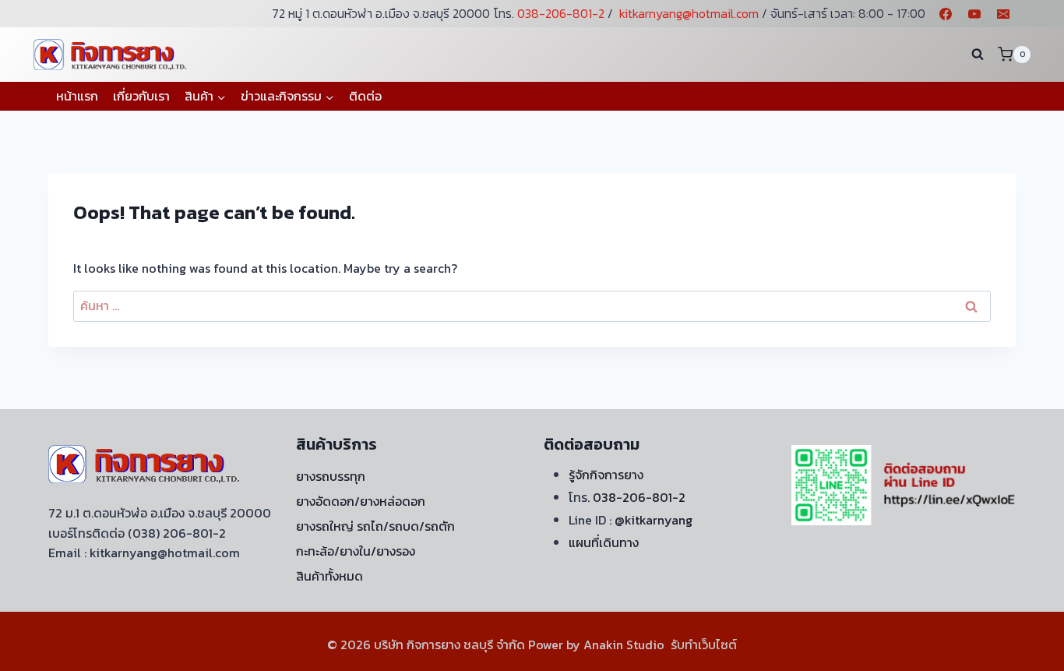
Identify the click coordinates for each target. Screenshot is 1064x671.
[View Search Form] (977, 54)
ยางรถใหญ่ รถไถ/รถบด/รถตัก (375, 526)
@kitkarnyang (653, 519)
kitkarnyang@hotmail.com (689, 13)
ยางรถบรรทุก (330, 476)
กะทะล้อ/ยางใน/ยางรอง (355, 551)
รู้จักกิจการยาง (606, 474)
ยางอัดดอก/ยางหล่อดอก (360, 501)
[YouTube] (974, 14)
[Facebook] (945, 14)
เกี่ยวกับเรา (141, 96)
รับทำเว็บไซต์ (704, 644)
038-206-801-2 (560, 13)
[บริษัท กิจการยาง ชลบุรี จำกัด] (111, 54)
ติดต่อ (365, 96)
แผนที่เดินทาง (604, 542)
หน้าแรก (77, 96)
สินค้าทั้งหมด (329, 576)
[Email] (1003, 14)
